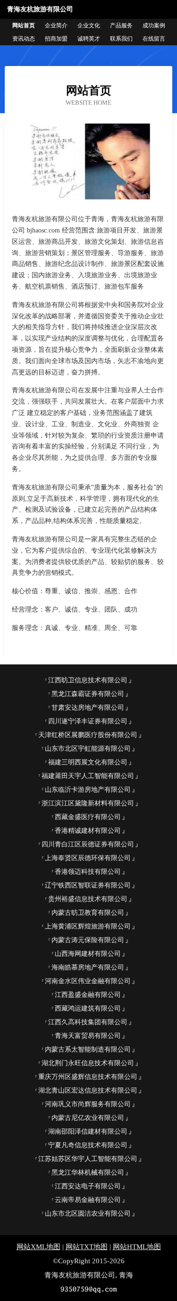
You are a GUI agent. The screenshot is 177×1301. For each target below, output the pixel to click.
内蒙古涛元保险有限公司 (87, 940)
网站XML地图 (38, 1247)
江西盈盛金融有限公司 (88, 994)
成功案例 (154, 25)
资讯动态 (23, 38)
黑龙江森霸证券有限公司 (87, 693)
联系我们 (121, 38)
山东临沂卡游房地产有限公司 (88, 789)
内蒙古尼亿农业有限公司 (87, 1117)
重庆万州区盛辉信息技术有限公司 (87, 1076)
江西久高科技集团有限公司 (87, 1022)
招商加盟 (56, 38)
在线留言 (154, 38)
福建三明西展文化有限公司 (87, 762)
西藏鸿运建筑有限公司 (88, 1008)
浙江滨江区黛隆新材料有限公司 (88, 803)
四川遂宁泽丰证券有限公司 (87, 721)
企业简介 (56, 25)
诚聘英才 (88, 38)
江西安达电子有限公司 (88, 1186)
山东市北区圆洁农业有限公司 (88, 1213)
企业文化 (88, 25)
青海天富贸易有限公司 (88, 1035)
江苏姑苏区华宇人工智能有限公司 (87, 1158)
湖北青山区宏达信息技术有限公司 (87, 1090)
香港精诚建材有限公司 (88, 830)
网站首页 (23, 25)
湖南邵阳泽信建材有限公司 (87, 1131)
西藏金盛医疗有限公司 (88, 816)
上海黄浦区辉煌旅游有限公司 (88, 926)
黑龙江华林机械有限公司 (87, 1172)
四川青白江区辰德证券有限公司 (88, 844)
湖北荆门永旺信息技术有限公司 (88, 1063)
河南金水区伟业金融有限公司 (88, 981)
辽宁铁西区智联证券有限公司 (88, 885)
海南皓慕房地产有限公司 (87, 967)
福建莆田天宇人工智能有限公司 (88, 775)
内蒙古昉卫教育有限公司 (87, 912)
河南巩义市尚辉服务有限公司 (88, 1104)
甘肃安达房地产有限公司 (87, 707)
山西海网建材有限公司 (88, 953)
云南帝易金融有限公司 (88, 1199)
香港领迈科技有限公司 (88, 871)
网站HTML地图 (137, 1247)
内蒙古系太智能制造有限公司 (88, 1049)
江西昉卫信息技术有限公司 (87, 680)
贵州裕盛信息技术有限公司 (87, 899)
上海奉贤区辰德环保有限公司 (88, 858)
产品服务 (121, 25)
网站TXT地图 (87, 1247)
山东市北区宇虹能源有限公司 (88, 748)
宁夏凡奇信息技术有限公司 (87, 1145)
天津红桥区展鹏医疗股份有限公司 (87, 734)
